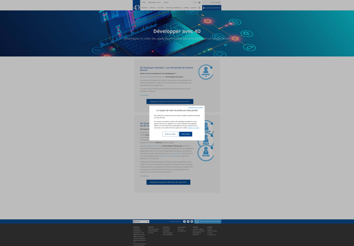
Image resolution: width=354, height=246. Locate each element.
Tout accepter (186, 134)
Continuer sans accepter (195, 107)
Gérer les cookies (170, 134)
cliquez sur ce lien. (193, 128)
